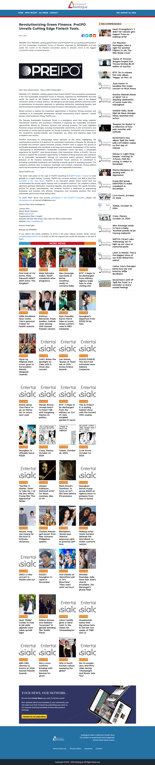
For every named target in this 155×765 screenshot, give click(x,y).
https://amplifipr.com (34, 221)
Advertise (88, 749)
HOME (20, 13)
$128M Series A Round (78, 176)
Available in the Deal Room (31, 181)
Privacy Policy (75, 749)
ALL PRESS (43, 13)
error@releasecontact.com (30, 236)
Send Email (28, 214)
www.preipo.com (25, 200)
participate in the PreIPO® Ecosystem (68, 198)
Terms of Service (59, 749)
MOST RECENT (31, 13)
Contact (99, 749)
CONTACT (54, 13)
